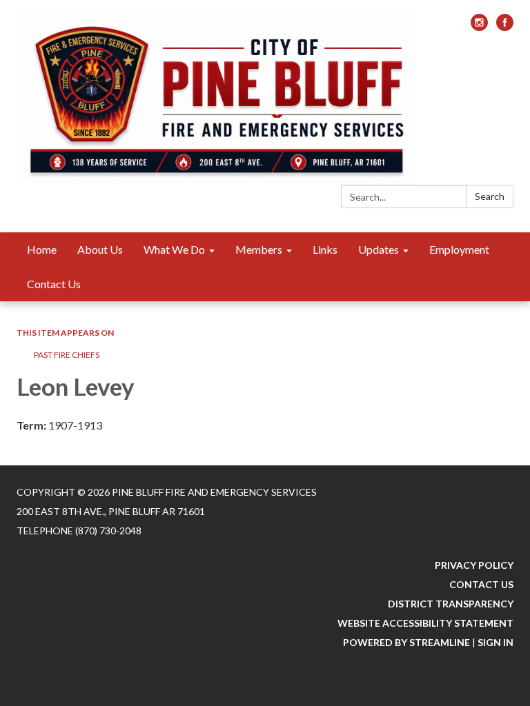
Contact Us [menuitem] (54, 283)
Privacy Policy (474, 565)
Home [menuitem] (42, 249)
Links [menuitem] (325, 249)
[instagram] (479, 26)
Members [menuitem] (258, 249)
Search (489, 196)
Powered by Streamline (406, 642)
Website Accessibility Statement (425, 623)
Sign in (495, 642)
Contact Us (481, 584)
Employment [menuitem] (459, 249)
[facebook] (504, 26)
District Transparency (450, 603)
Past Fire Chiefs (66, 355)
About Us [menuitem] (100, 249)
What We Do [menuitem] (174, 249)
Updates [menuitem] (378, 249)
